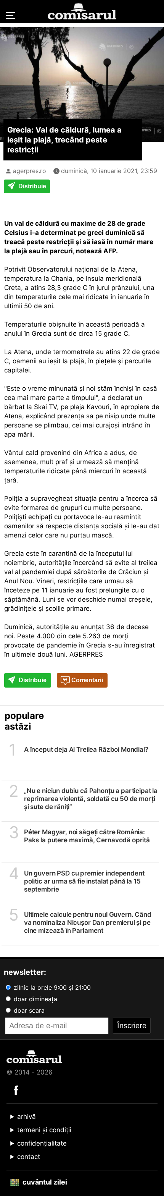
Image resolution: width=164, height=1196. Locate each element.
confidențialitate (42, 1143)
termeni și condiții (44, 1130)
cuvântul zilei (44, 1182)
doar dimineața (34, 999)
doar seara (28, 1010)
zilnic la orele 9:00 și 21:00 (51, 987)
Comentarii (86, 680)
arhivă (26, 1116)
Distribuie (31, 186)
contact (28, 1156)
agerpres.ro (29, 171)
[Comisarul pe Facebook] (16, 1090)
